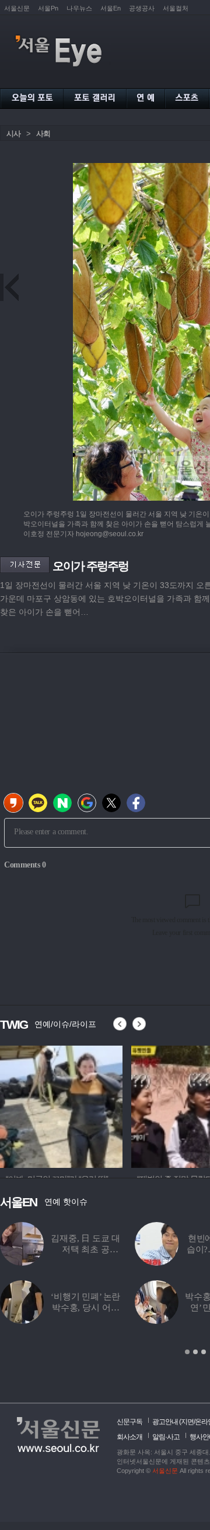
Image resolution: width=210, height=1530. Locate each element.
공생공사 (142, 8)
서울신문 (17, 8)
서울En (110, 8)
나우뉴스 (79, 8)
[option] (61, 1105)
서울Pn (48, 8)
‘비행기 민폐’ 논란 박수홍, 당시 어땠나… (85, 1307)
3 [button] (203, 1352)
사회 (43, 133)
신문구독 (129, 1422)
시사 (13, 133)
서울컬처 (175, 8)
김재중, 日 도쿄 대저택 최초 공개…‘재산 (85, 1249)
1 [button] (187, 1352)
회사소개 (129, 1437)
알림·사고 (166, 1437)
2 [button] (195, 1352)
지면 (187, 1422)
